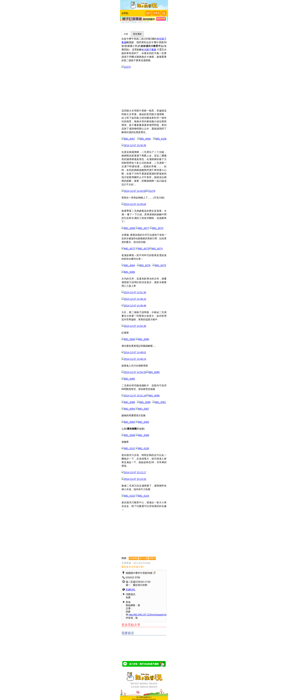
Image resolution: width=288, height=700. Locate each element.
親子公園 (143, 558)
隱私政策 (153, 683)
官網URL (130, 589)
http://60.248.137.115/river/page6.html (148, 614)
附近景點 (137, 34)
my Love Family (142, 563)
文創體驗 (133, 558)
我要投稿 (144, 687)
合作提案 (135, 687)
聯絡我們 (153, 687)
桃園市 (152, 558)
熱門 (148, 13)
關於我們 (135, 683)
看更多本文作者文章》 (134, 567)
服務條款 (144, 683)
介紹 (126, 34)
